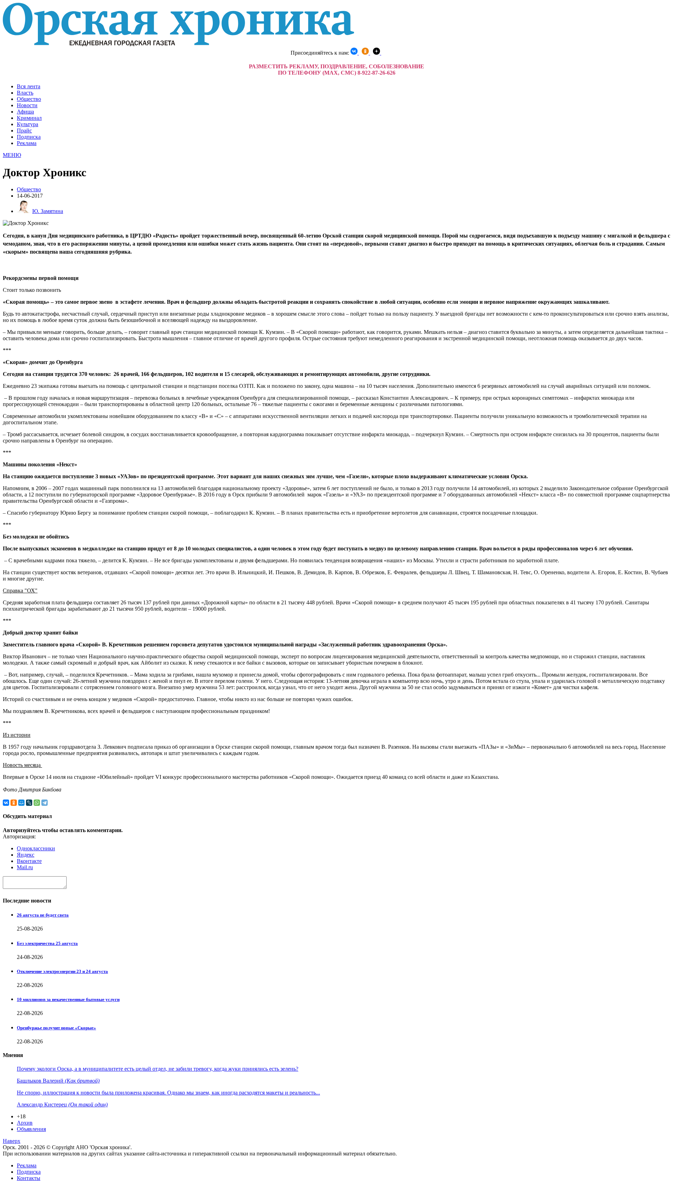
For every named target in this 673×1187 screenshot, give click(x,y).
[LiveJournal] (29, 803)
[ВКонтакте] (6, 803)
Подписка (29, 137)
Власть (25, 93)
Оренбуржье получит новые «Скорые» (56, 1027)
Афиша (25, 112)
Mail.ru (25, 867)
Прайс (24, 130)
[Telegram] (44, 803)
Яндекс (25, 855)
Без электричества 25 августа (47, 943)
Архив (25, 1123)
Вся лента (28, 86)
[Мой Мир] (21, 803)
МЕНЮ (12, 155)
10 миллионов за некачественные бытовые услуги (68, 999)
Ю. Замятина (47, 211)
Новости (27, 105)
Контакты (28, 1178)
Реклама (26, 143)
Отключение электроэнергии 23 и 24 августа (62, 971)
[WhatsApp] (37, 803)
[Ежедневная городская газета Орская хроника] (178, 44)
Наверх (11, 1141)
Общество (29, 99)
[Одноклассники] (14, 803)
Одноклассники (36, 848)
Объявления (31, 1129)
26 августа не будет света (43, 915)
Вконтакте (29, 861)
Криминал (29, 118)
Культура (27, 124)
